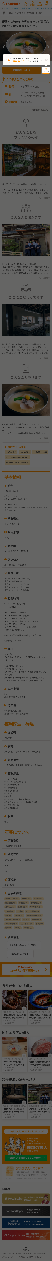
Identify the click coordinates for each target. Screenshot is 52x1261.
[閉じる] (46, 60)
